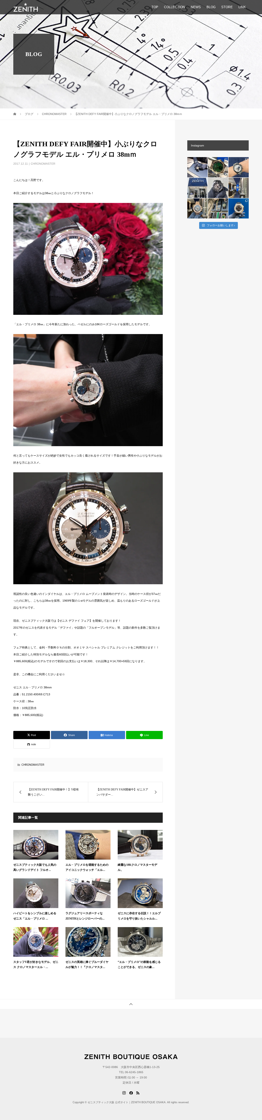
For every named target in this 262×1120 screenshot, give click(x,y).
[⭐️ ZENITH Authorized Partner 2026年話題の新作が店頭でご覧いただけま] (218, 188)
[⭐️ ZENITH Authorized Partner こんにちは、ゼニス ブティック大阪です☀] (197, 167)
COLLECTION (174, 7)
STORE (227, 7)
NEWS (196, 7)
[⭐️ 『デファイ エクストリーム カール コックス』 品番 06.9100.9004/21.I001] (238, 208)
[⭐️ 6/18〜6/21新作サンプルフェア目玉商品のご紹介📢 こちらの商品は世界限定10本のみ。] (197, 208)
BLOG (211, 7)
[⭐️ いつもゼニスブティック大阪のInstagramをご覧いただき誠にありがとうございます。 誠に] (197, 188)
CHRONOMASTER (43, 163)
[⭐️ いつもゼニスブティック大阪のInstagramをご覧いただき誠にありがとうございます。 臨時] (238, 188)
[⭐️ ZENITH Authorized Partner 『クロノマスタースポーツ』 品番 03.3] (238, 167)
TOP (154, 7)
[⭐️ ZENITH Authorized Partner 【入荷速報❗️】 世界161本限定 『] (218, 167)
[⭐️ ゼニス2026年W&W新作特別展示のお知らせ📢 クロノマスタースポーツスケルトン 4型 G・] (218, 208)
